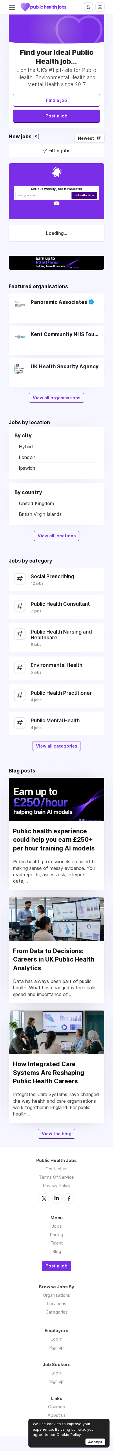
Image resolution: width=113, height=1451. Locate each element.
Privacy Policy (56, 1185)
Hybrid (26, 446)
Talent (56, 1243)
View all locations (57, 535)
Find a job (56, 100)
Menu (13, 7)
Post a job (56, 116)
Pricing (56, 1234)
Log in (56, 1339)
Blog (56, 1251)
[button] (56, 188)
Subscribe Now (84, 195)
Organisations (56, 1295)
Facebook (69, 1198)
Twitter (44, 1198)
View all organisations (56, 397)
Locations (56, 1303)
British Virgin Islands (40, 514)
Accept (95, 1441)
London (27, 457)
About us (57, 1415)
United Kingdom (36, 503)
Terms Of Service (56, 1177)
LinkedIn (56, 1198)
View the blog (57, 1133)
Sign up (56, 1347)
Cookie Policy (69, 1434)
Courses (56, 1407)
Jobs (57, 1226)
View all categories (56, 746)
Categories (56, 1312)
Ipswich (27, 468)
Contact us (56, 1168)
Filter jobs (59, 150)
